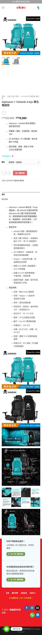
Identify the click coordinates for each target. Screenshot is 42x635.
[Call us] (32, 615)
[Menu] (3, 7)
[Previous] (5, 36)
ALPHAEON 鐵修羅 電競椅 (15, 180)
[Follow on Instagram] (32, 608)
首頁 (3, 96)
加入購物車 (20, 173)
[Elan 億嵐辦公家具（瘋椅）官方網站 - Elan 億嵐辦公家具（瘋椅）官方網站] (21, 8)
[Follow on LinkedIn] (37, 615)
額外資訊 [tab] (5, 199)
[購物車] (38, 8)
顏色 (3, 162)
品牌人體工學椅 (13, 96)
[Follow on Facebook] (26, 608)
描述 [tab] (3, 194)
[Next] (36, 36)
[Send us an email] (37, 608)
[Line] (6, 629)
